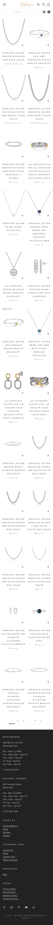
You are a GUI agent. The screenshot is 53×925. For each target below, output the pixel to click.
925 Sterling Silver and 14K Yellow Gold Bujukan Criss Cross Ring (39, 408)
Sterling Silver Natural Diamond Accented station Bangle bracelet (13, 698)
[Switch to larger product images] (44, 12)
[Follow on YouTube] (26, 907)
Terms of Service (10, 899)
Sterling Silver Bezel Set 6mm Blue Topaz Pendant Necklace (39, 348)
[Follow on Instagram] (11, 907)
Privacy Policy (9, 889)
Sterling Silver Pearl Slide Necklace (13, 227)
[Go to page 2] (41, 721)
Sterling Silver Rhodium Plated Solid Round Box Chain (39, 580)
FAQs (5, 853)
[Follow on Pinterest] (19, 907)
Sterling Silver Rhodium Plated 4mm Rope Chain (13, 56)
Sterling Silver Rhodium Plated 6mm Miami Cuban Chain (39, 113)
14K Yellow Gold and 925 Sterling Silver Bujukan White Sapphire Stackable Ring (39, 171)
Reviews (6, 832)
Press (5, 829)
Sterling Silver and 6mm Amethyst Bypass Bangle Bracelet (39, 58)
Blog (5, 874)
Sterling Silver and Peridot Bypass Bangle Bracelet (13, 346)
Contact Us (8, 850)
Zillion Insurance (10, 860)
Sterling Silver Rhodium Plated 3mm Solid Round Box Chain (13, 580)
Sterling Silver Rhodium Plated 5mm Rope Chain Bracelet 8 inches (13, 171)
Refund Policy (9, 892)
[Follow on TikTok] (33, 907)
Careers (6, 835)
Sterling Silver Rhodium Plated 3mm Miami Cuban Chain (13, 113)
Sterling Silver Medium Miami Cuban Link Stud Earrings (39, 291)
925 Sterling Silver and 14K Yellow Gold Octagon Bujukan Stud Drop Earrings (13, 409)
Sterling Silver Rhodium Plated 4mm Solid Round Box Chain (39, 468)
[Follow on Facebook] (4, 907)
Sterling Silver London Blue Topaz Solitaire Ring (39, 635)
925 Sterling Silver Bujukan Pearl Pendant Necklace (13, 291)
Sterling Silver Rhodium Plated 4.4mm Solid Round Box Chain (39, 524)
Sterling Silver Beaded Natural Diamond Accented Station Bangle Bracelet (39, 698)
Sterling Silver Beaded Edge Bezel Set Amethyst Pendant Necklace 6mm (39, 232)
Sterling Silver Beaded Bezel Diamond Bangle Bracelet (13, 468)
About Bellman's (10, 826)
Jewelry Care (9, 856)
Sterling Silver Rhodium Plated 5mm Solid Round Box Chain (13, 524)
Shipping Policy (10, 895)
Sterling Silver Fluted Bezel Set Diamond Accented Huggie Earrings (14, 637)
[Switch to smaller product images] (49, 12)
